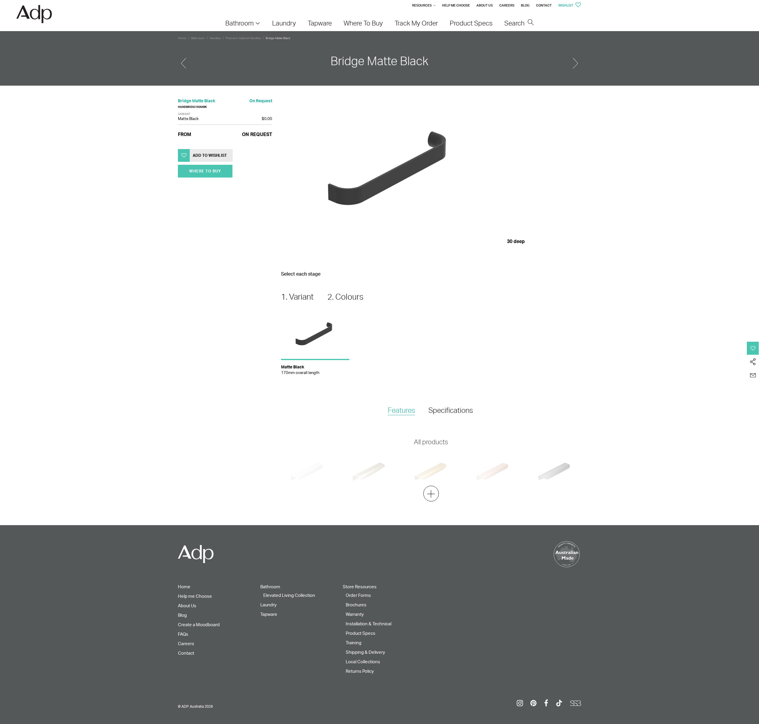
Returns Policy (360, 671)
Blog (525, 5)
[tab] (401, 410)
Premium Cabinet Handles (243, 38)
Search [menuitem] (515, 23)
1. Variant (297, 297)
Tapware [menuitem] (320, 23)
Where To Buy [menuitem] (363, 23)
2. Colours (345, 297)
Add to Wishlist (210, 155)
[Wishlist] (753, 348)
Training (353, 642)
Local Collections (363, 661)
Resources (422, 5)
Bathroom (198, 38)
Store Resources (360, 586)
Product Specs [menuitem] (471, 23)
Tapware (268, 614)
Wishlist (566, 5)
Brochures (356, 605)
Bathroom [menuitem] (239, 23)
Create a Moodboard (199, 624)
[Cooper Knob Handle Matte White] (575, 60)
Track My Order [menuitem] (416, 23)
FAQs (183, 634)
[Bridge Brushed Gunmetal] (183, 60)
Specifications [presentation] (450, 410)
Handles (215, 38)
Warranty (355, 614)
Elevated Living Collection (289, 595)
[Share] (753, 361)
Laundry (268, 605)
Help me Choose (456, 5)
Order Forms (358, 595)
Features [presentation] (401, 410)
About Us (484, 5)
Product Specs (360, 633)
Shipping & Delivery (365, 652)
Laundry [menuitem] (284, 23)
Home (182, 38)
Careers (506, 5)
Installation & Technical (368, 623)
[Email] (753, 375)
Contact (544, 5)
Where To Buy (205, 171)
